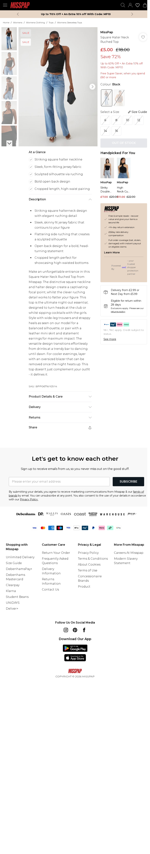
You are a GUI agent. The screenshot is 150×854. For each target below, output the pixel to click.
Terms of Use (87, 570)
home (6, 22)
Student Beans (17, 597)
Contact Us (50, 589)
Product (84, 586)
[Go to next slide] (92, 87)
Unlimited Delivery (20, 557)
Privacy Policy (88, 553)
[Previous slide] (18, 14)
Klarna (11, 591)
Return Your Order (56, 553)
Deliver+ (12, 608)
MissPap (106, 32)
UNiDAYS (13, 602)
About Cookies (89, 564)
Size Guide (14, 563)
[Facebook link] (84, 630)
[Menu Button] (5, 5)
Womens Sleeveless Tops (69, 22)
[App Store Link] (75, 652)
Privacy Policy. (29, 499)
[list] (58, 86)
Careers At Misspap (128, 553)
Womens (17, 22)
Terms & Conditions (93, 558)
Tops (51, 22)
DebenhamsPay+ (19, 569)
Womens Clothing (35, 22)
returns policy (118, 311)
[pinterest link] (75, 630)
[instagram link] (66, 630)
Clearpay (12, 585)
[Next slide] (132, 14)
